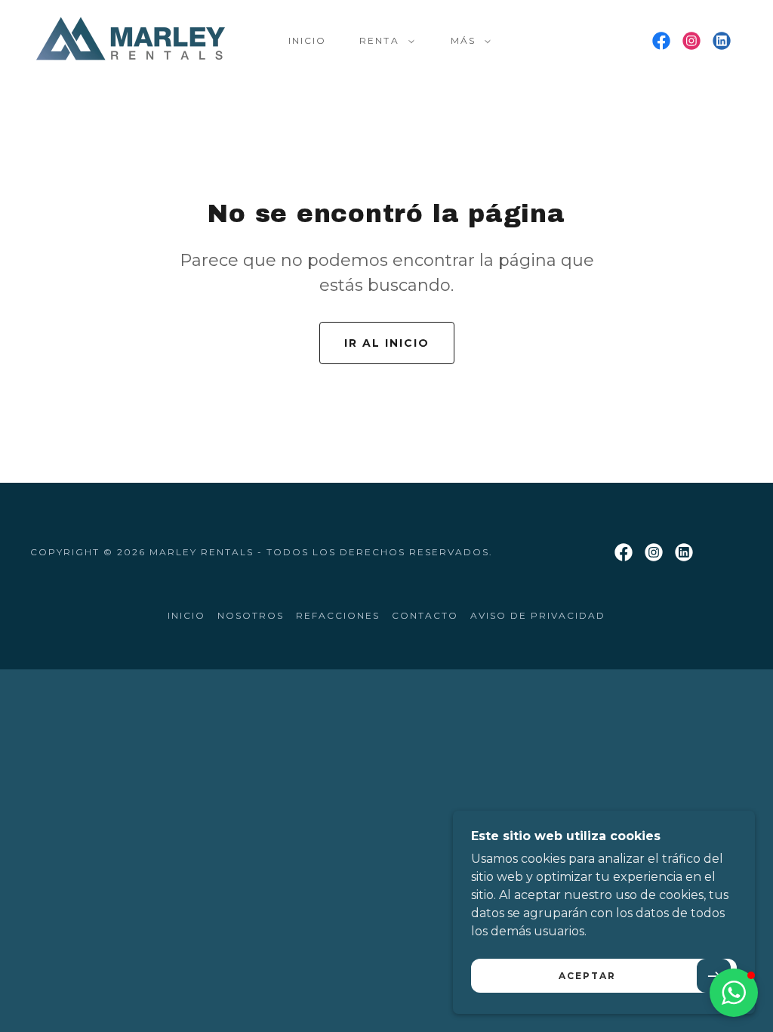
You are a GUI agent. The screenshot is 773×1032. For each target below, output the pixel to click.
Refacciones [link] (338, 615)
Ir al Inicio (387, 343)
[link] (130, 39)
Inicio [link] (307, 40)
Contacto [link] (425, 615)
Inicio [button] (186, 615)
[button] (383, 41)
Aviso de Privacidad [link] (537, 615)
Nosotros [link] (250, 615)
